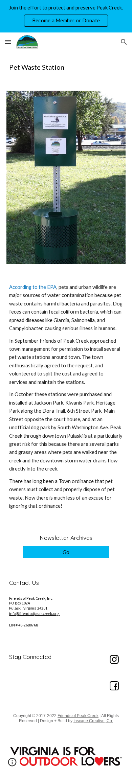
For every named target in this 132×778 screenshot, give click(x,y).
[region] (66, 16)
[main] (66, 67)
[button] (8, 41)
